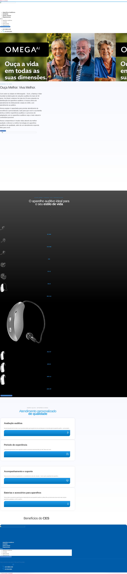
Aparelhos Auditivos (9, 12)
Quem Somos (7, 15)
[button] (37, 19)
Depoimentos (7, 17)
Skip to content (4, 0)
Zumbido (5, 14)
